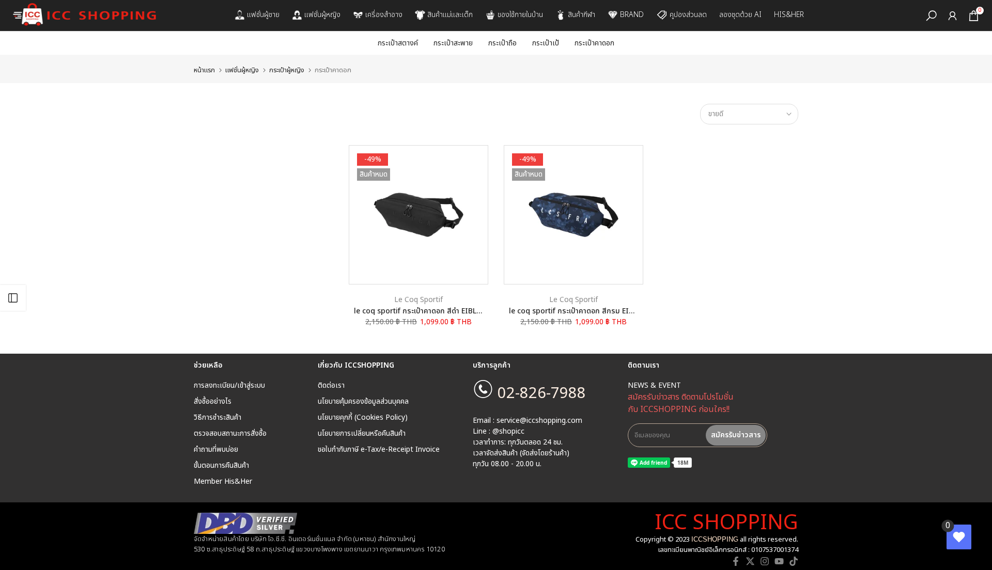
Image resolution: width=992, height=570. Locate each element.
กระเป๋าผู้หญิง (286, 70)
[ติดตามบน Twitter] (750, 561)
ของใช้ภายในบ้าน (520, 14)
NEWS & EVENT (654, 386)
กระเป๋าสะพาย (453, 43)
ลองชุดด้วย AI (740, 14)
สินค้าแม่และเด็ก (450, 14)
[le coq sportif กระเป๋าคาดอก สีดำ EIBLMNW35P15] (418, 215)
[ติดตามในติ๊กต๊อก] (793, 561)
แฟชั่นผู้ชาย (263, 14)
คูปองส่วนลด (688, 14)
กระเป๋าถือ (502, 43)
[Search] (931, 15)
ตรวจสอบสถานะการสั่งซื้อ (230, 434)
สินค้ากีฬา (581, 14)
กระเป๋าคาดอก (594, 43)
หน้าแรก (204, 70)
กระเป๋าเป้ (545, 43)
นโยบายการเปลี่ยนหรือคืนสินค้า (362, 434)
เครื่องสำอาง (383, 14)
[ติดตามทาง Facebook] (735, 561)
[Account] (952, 15)
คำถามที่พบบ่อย (216, 450)
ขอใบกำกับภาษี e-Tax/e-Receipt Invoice (379, 450)
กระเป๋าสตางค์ (398, 43)
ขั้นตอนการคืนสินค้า (221, 466)
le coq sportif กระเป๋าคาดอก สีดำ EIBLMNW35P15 (435, 311)
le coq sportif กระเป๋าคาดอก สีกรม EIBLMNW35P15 (592, 311)
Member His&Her (223, 482)
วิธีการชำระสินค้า (217, 418)
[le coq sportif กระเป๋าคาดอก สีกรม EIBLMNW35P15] (573, 215)
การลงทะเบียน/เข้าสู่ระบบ (229, 386)
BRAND (632, 14)
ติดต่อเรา (331, 386)
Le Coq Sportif (418, 299)
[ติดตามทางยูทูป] (779, 561)
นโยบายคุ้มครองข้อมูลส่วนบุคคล (363, 402)
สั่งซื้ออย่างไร (212, 402)
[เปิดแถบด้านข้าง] (13, 298)
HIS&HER (789, 14)
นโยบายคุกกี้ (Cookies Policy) (363, 418)
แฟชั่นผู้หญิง (322, 14)
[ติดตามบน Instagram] (764, 561)
